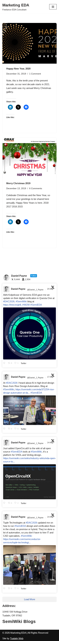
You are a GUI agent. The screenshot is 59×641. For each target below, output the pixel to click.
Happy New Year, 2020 (18, 68)
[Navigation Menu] (53, 6)
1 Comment (35, 74)
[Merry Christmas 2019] (29, 158)
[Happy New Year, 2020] (29, 43)
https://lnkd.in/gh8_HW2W (16, 304)
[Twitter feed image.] (29, 333)
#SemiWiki (21, 301)
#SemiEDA (36, 304)
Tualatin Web (16, 638)
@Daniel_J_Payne (35, 290)
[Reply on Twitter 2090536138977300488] (4, 363)
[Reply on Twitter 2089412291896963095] (4, 429)
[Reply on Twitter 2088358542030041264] (4, 588)
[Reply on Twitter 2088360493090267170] (4, 503)
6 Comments (35, 188)
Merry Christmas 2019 (18, 183)
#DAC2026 (8, 301)
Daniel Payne (18, 289)
